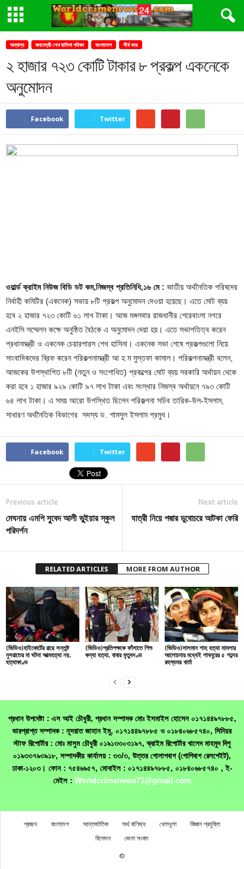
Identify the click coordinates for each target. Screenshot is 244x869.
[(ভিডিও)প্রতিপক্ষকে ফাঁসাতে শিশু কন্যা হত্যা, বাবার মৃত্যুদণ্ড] (122, 614)
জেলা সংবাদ (136, 838)
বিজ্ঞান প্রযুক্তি (205, 823)
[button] (226, 16)
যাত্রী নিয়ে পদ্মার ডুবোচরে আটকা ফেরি (184, 518)
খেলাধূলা (167, 823)
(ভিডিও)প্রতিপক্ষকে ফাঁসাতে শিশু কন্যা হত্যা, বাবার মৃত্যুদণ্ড (118, 651)
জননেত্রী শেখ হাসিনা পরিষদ (60, 45)
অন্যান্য (17, 45)
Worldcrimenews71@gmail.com (133, 780)
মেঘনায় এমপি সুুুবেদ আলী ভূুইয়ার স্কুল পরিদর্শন (60, 524)
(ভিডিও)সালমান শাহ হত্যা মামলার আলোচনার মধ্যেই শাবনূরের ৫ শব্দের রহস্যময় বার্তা (201, 654)
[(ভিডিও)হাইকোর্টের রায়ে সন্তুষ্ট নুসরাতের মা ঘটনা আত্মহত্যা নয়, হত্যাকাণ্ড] (42, 614)
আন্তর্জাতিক (95, 823)
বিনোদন (103, 838)
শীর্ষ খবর (130, 45)
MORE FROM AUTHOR (163, 568)
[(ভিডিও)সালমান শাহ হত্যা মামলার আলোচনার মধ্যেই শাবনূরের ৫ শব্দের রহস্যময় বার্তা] (201, 614)
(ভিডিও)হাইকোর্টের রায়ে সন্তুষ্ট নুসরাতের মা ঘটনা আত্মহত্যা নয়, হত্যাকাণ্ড (38, 654)
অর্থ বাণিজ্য (134, 823)
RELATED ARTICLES (76, 568)
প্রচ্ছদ (30, 823)
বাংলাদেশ (103, 45)
